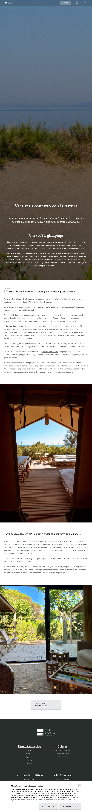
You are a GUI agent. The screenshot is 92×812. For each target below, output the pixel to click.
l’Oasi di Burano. (45, 302)
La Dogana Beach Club (62, 750)
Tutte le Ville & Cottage (62, 779)
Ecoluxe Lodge (29, 754)
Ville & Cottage (63, 775)
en (77, 4)
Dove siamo (29, 763)
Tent (29, 750)
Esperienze (29, 757)
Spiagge (62, 746)
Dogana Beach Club (50, 351)
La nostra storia (29, 779)
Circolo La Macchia (63, 754)
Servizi (29, 760)
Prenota (66, 2)
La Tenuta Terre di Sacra (29, 775)
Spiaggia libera (63, 757)
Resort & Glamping (29, 746)
